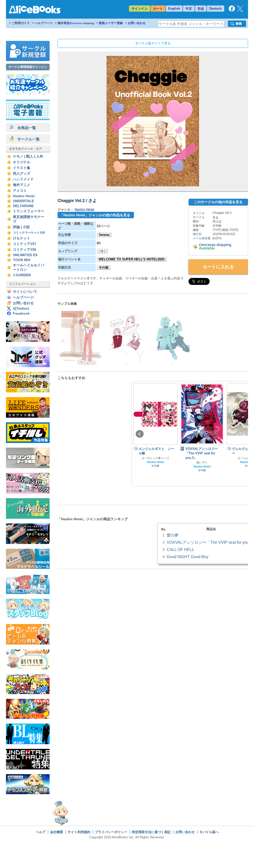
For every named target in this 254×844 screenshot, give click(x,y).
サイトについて (25, 292)
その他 (103, 267)
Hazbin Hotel (23, 196)
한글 (200, 8)
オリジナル (21, 162)
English (174, 8)
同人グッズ (21, 173)
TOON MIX (21, 260)
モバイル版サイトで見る (153, 43)
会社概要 (56, 832)
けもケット (21, 238)
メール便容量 (202, 238)
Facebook (21, 313)
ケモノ (18, 156)
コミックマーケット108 (29, 232)
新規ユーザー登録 (111, 23)
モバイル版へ (209, 832)
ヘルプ (40, 832)
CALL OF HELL (180, 549)
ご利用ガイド (21, 23)
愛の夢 (173, 535)
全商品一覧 (25, 128)
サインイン (139, 8)
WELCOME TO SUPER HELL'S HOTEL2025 (131, 259)
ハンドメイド (23, 179)
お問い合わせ (137, 23)
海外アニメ (21, 185)
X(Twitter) (21, 308)
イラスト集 (21, 168)
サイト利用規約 (79, 832)
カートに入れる (218, 266)
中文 (189, 8)
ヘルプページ (44, 23)
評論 (16, 227)
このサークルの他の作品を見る (218, 202)
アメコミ (20, 190)
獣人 (29, 156)
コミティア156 (24, 249)
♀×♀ (102, 251)
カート (158, 8)
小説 (26, 227)
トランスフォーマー (28, 211)
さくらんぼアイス (202, 458)
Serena (104, 235)
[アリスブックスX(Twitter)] (240, 11)
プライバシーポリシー (111, 832)
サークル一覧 (27, 139)
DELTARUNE (23, 206)
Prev (140, 434)
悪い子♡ (155, 462)
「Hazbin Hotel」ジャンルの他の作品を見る (95, 215)
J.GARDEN (22, 275)
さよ (216, 217)
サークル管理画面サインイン (27, 67)
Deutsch (215, 8)
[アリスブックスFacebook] (232, 10)
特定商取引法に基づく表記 (151, 832)
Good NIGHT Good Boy (187, 556)
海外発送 (76, 23)
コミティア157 (24, 244)
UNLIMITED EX (25, 255)
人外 (39, 156)
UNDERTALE (23, 201)
